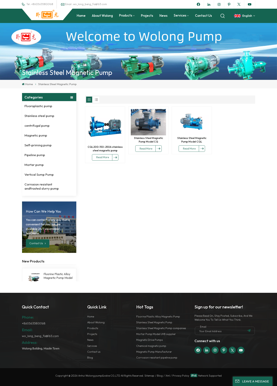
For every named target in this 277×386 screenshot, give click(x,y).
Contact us (203, 16)
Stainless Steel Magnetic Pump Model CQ (148, 139)
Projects (147, 16)
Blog (90, 357)
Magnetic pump (35, 135)
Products (125, 15)
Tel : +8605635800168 (39, 4)
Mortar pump (34, 165)
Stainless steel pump (39, 116)
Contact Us (36, 243)
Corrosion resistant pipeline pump (156, 357)
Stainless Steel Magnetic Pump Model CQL (191, 139)
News (163, 16)
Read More (102, 157)
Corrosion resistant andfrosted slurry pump (41, 186)
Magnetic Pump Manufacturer (154, 351)
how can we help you (43, 211)
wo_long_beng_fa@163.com (40, 336)
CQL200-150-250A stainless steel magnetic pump (105, 148)
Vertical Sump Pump (39, 174)
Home (81, 16)
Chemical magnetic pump (151, 346)
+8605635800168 (33, 323)
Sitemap (149, 375)
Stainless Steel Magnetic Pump (154, 322)
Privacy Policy (180, 375)
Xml (167, 375)
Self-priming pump (38, 145)
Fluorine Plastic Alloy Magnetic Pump (158, 316)
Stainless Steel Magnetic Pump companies (161, 328)
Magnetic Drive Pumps (149, 340)
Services (180, 15)
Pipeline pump (34, 155)
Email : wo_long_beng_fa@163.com (86, 4)
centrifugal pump (37, 125)
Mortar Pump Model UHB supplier (156, 334)
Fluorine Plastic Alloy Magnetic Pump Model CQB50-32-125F (58, 276)
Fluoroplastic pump (38, 106)
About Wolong (102, 16)
